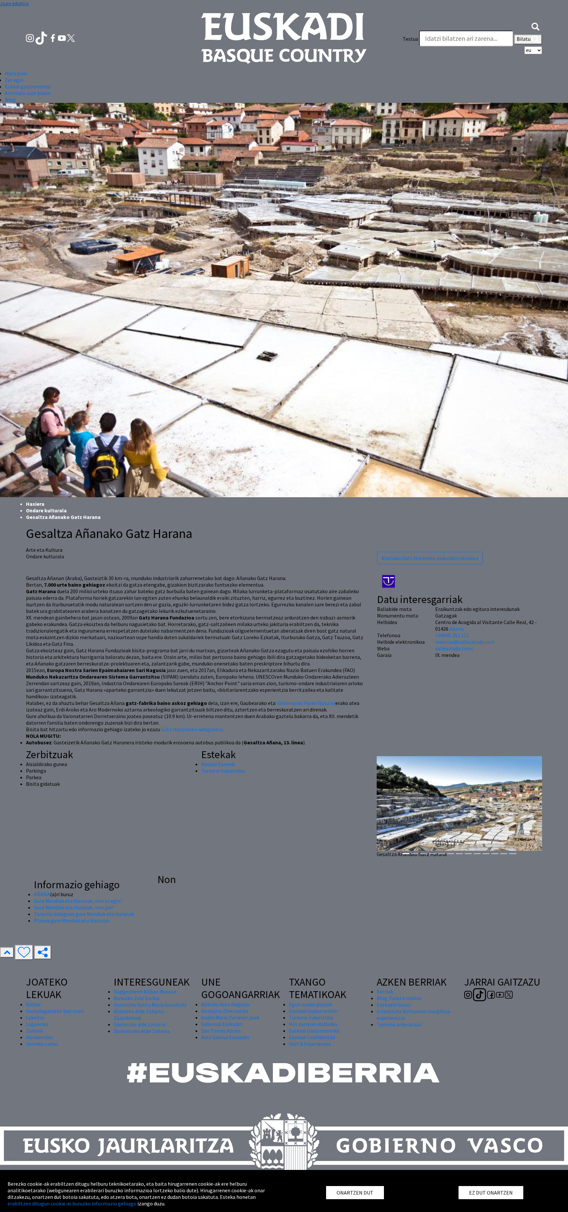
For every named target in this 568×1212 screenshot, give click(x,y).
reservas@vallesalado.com (465, 642)
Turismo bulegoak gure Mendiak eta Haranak (84, 914)
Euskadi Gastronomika (314, 1030)
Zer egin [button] (14, 80)
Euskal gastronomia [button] (27, 86)
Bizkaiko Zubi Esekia (136, 998)
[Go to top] (7, 952)
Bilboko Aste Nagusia (225, 1004)
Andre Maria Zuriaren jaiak (230, 1017)
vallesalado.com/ (454, 648)
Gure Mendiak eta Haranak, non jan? (74, 907)
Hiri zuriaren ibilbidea (313, 1024)
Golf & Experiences (310, 1043)
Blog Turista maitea (399, 998)
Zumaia (34, 1030)
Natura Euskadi (218, 764)
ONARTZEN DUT (355, 1192)
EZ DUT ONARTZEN (491, 1192)
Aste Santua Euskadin (225, 1037)
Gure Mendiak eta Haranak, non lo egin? (78, 900)
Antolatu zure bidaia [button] (28, 93)
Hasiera (35, 504)
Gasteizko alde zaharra (139, 1024)
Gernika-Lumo (42, 1043)
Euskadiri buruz (394, 1004)
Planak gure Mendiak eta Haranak (71, 920)
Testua (410, 38)
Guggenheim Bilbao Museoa (145, 991)
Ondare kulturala (46, 510)
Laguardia (37, 1024)
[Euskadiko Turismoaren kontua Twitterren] (71, 37)
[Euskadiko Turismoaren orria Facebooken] (53, 37)
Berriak (385, 991)
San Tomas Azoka (221, 1030)
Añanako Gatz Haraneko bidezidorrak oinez (430, 558)
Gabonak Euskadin (221, 1024)
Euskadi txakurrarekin (313, 1011)
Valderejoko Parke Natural (305, 703)
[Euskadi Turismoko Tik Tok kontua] (42, 37)
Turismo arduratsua (399, 1024)
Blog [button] (10, 99)
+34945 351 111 (452, 635)
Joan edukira (14, 3)
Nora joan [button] (16, 73)
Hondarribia (39, 1037)
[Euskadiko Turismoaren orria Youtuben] (62, 37)
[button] (535, 25)
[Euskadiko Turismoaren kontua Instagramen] (30, 37)
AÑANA (42, 894)
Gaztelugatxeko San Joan (54, 1011)
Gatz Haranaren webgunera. (192, 729)
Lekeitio (35, 1017)
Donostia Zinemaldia (224, 1011)
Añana (456, 628)
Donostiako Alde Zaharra (142, 1031)
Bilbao (33, 1004)
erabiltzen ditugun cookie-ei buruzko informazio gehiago (72, 1203)
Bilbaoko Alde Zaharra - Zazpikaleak (140, 1014)
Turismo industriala (223, 770)
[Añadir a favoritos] (24, 952)
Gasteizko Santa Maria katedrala (150, 1004)
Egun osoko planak (310, 1004)
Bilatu (524, 38)
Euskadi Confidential (312, 1037)
